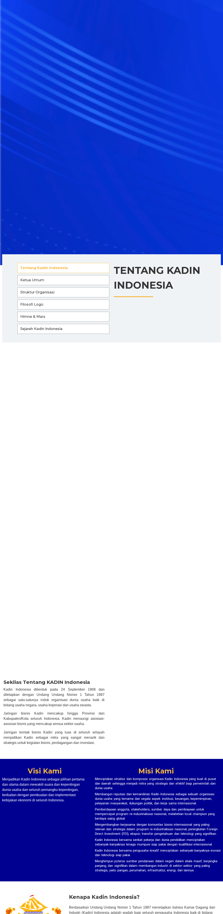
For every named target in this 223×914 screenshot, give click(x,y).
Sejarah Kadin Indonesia (41, 329)
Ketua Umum (32, 280)
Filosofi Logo (31, 304)
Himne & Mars (32, 317)
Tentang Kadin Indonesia (44, 268)
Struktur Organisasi (37, 292)
